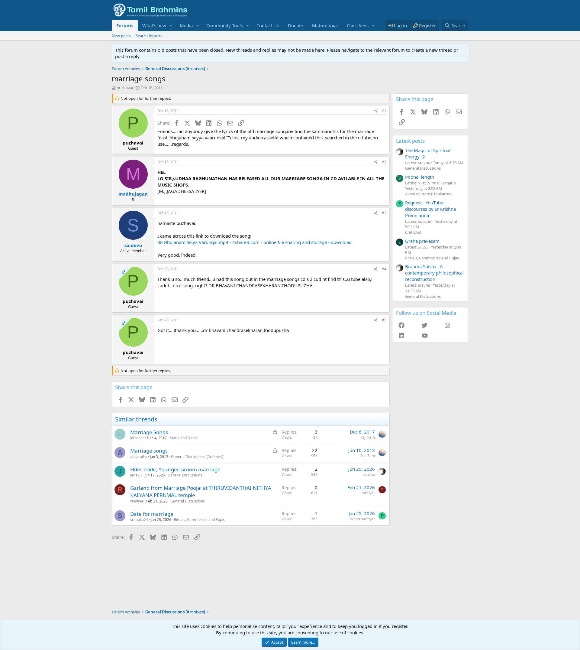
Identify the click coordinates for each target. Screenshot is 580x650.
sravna (369, 474)
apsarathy (138, 456)
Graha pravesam (422, 241)
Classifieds (358, 25)
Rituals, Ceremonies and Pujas (199, 519)
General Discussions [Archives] (197, 456)
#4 (384, 268)
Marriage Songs (149, 432)
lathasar (137, 437)
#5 (384, 320)
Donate (295, 25)
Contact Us (267, 25)
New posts (121, 35)
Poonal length (419, 177)
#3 (384, 213)
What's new (154, 25)
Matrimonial (325, 25)
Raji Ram (367, 437)
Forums (124, 25)
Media (186, 25)
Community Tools (224, 25)
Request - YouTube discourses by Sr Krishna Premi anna (430, 209)
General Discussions (185, 475)
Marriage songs (149, 450)
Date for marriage (151, 513)
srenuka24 (139, 519)
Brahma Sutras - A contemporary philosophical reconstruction (434, 272)
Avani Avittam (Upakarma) (429, 194)
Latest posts (410, 140)
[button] (171, 25)
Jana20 (136, 475)
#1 (384, 110)
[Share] (376, 111)
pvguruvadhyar (362, 519)
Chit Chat (413, 232)
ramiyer (136, 501)
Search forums (149, 35)
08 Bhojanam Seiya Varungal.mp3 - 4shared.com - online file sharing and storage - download (254, 242)
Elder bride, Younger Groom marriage (175, 469)
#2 (384, 161)
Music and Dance (183, 437)
